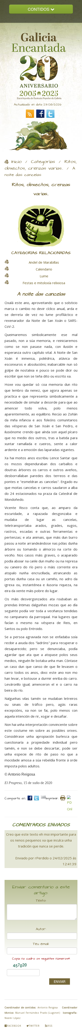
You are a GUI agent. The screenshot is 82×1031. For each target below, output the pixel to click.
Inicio (16, 161)
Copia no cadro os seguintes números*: (41, 959)
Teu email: (41, 944)
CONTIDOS (39, 9)
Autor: (41, 929)
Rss (49, 1025)
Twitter (34, 1025)
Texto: (41, 900)
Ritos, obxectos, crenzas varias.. (41, 165)
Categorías (43, 161)
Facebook (14, 1025)
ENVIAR (59, 981)
